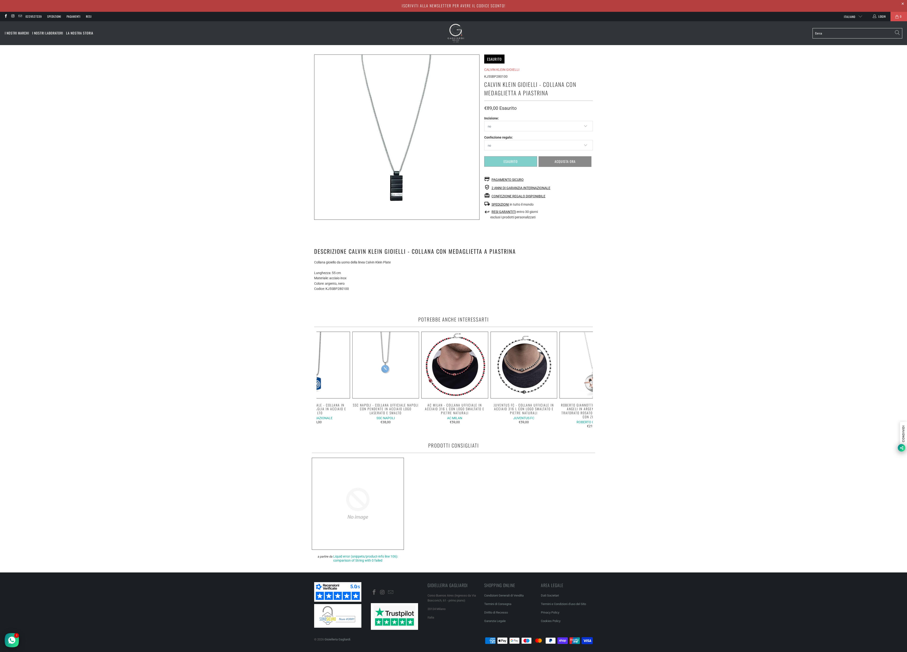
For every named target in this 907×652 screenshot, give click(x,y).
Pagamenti (74, 16)
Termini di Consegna (497, 604)
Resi (89, 16)
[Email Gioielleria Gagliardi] (20, 16)
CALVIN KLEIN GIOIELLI (501, 70)
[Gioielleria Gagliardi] (456, 33)
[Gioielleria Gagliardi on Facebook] (6, 16)
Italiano (850, 17)
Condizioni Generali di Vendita (504, 595)
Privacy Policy (550, 612)
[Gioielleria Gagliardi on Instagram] (13, 16)
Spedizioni (54, 16)
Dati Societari (550, 595)
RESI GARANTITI (504, 212)
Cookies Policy (550, 621)
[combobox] (857, 33)
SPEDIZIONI (500, 204)
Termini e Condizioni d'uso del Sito (563, 604)
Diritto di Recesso (496, 612)
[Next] (586, 380)
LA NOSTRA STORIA (79, 32)
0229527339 (34, 16)
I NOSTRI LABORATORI (47, 32)
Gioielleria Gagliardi (337, 639)
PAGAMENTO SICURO (508, 180)
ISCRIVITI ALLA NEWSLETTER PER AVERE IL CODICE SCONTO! (453, 5)
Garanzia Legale (495, 621)
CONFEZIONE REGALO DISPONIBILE (518, 196)
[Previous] (323, 380)
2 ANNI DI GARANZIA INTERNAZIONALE (521, 188)
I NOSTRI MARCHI (17, 32)
